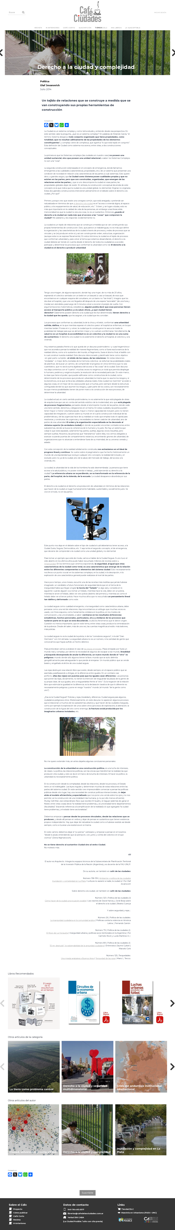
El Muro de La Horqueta (57, 933)
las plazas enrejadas (92, 649)
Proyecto (17, 1209)
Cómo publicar (20, 1213)
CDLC (101, 28)
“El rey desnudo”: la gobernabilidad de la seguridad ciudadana (77, 946)
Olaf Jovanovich (50, 85)
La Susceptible (132, 28)
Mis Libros (116, 28)
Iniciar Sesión (160, 12)
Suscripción (85, 28)
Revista (38, 28)
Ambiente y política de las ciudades (115, 878)
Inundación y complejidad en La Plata (69, 881)
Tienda (127, 1209)
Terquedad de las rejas (105, 958)
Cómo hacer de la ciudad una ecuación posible (65, 901)
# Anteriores (52, 28)
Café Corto (69, 28)
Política (44, 81)
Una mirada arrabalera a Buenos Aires (77, 958)
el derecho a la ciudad (83, 203)
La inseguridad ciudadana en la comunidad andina (72, 920)
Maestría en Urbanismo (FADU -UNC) (139, 1213)
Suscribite (87, 1192)
